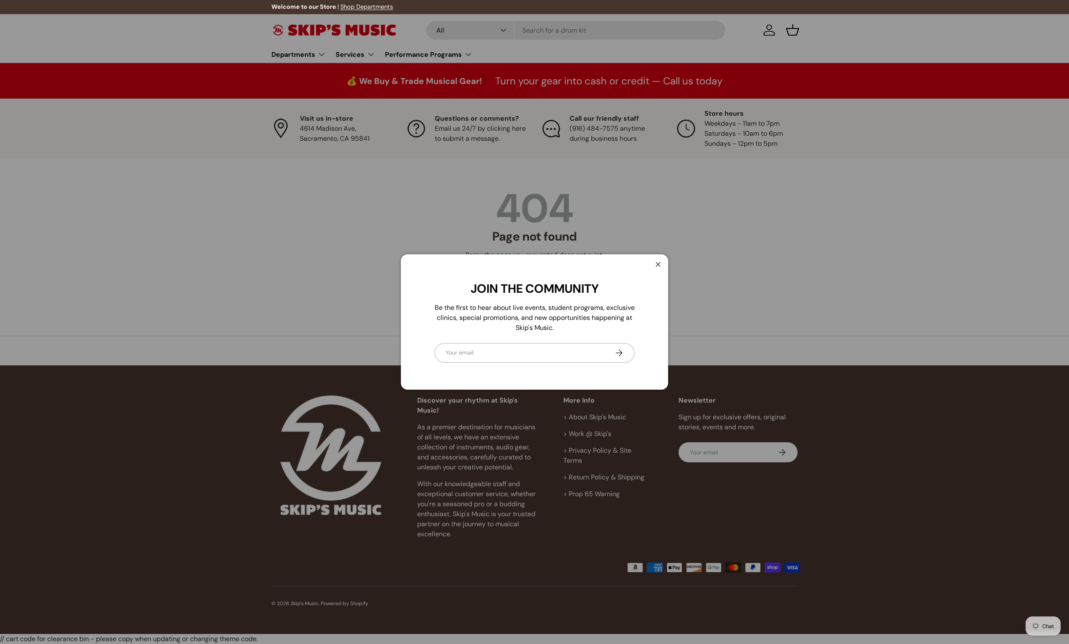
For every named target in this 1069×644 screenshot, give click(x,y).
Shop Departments (366, 6)
